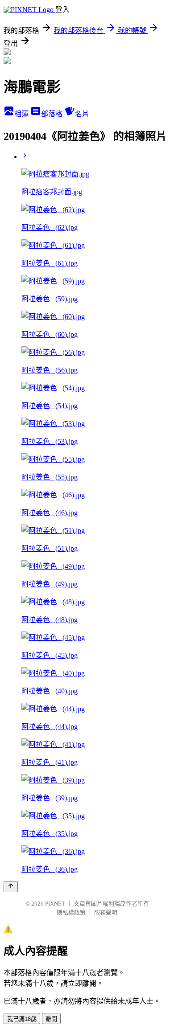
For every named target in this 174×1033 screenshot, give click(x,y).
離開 (51, 1019)
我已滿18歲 (22, 1019)
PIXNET (55, 903)
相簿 (22, 114)
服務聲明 (105, 912)
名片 (82, 114)
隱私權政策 (71, 912)
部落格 (52, 114)
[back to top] (11, 886)
